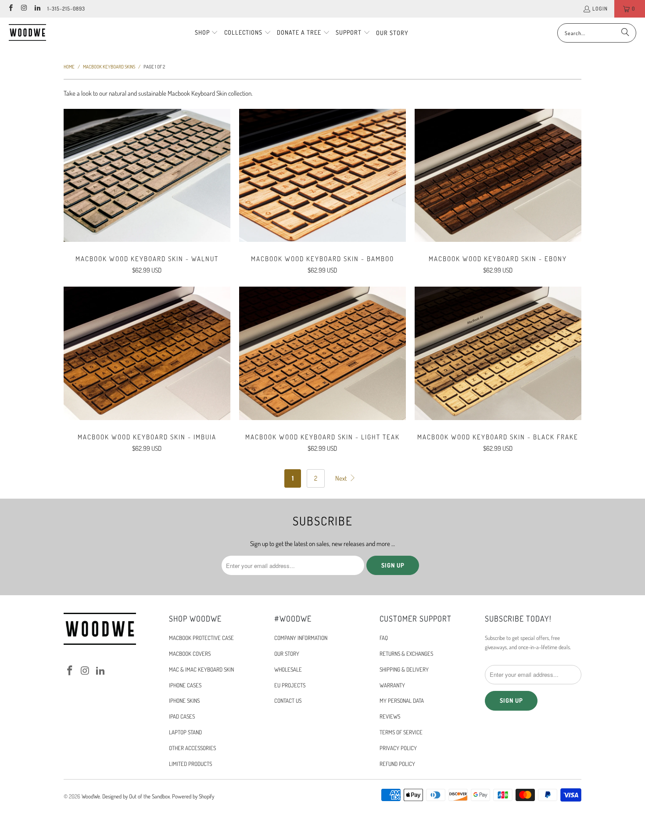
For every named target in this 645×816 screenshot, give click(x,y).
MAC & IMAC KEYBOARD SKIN (201, 669)
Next (341, 478)
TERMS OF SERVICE (401, 732)
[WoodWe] (27, 32)
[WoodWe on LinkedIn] (37, 8)
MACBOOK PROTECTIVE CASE (201, 637)
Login (600, 8)
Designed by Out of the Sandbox (136, 796)
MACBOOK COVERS (190, 653)
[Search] (625, 33)
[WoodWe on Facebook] (10, 8)
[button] (207, 33)
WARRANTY (392, 685)
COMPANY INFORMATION (300, 637)
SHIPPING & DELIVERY (404, 669)
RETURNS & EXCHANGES (406, 653)
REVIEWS (390, 716)
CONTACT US (287, 700)
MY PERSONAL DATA (402, 700)
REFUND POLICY (397, 763)
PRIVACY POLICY (398, 747)
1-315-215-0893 (66, 8)
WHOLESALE (288, 669)
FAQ (384, 637)
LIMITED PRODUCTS (190, 763)
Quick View (147, 194)
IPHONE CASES (185, 685)
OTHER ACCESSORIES (192, 747)
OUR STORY (286, 653)
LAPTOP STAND (185, 732)
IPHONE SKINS (184, 700)
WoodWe (91, 796)
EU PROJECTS (289, 685)
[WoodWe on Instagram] (23, 8)
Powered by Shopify (193, 796)
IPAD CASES (182, 716)
